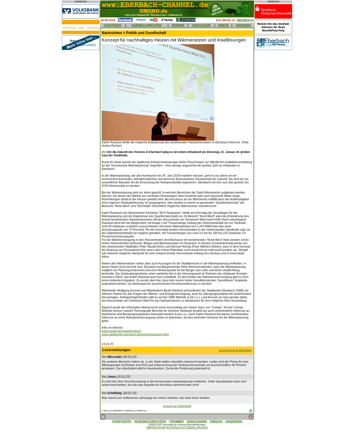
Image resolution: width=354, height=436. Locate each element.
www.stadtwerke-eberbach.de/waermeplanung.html (135, 334)
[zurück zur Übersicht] (177, 406)
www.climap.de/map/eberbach (121, 331)
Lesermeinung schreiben (235, 350)
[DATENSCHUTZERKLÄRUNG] (187, 427)
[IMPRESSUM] (156, 427)
